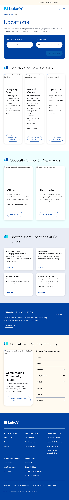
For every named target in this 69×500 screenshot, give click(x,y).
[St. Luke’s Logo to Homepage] (13, 8)
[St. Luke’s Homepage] (11, 422)
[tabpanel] (34, 47)
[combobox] (19, 45)
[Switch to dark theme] (61, 2)
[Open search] (58, 8)
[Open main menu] (63, 8)
